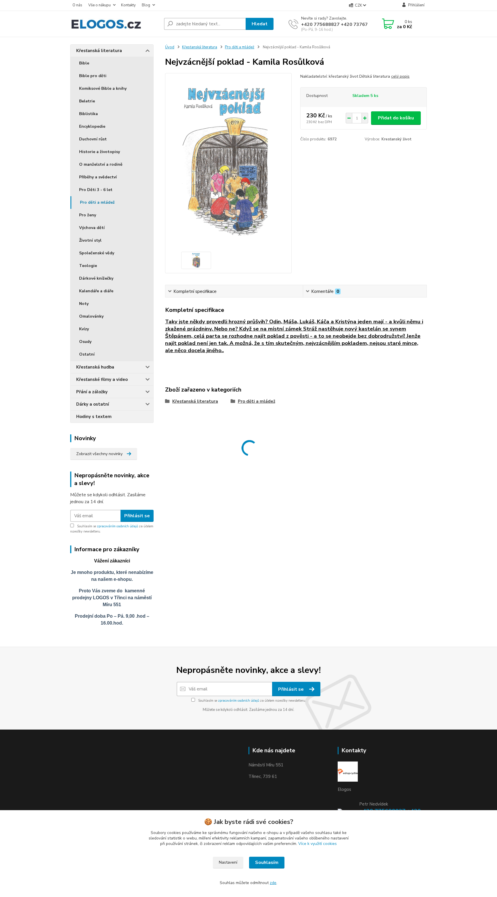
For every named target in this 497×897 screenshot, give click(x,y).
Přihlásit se (137, 516)
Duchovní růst (93, 139)
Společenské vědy (96, 253)
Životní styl (90, 240)
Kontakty (128, 5)
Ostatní (87, 354)
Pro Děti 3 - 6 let (95, 189)
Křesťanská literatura (99, 51)
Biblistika (88, 114)
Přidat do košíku (396, 118)
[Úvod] (114, 24)
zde (273, 882)
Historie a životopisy (99, 151)
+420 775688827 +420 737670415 (340, 24)
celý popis (400, 76)
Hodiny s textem (94, 416)
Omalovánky (91, 316)
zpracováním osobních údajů (117, 526)
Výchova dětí (92, 227)
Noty (84, 303)
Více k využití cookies (317, 843)
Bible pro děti (92, 76)
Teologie (88, 265)
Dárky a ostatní (92, 404)
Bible (84, 63)
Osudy (85, 341)
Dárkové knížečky (96, 278)
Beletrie (87, 101)
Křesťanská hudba (95, 367)
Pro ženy (87, 215)
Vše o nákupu (99, 5)
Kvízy (84, 329)
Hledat (259, 24)
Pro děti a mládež (97, 202)
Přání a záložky (92, 392)
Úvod (169, 47)
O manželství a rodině (101, 164)
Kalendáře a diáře (96, 291)
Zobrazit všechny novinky (99, 454)
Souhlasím (266, 862)
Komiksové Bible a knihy (103, 88)
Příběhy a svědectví (98, 177)
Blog (146, 5)
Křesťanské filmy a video (102, 379)
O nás (77, 5)
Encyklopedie (92, 126)
